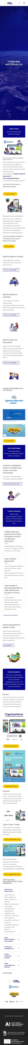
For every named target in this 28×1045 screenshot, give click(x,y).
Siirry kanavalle (9, 440)
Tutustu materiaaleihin (10, 270)
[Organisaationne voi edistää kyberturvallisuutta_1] (14, 741)
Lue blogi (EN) (7, 645)
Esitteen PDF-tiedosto (11, 746)
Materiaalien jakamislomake (12, 484)
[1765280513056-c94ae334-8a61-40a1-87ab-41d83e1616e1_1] (14, 821)
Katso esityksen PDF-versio (12, 839)
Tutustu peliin (9, 246)
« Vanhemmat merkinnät (10, 615)
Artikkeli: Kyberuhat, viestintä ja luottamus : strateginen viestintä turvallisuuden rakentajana (13, 536)
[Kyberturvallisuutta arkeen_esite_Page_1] (14, 781)
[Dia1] (14, 856)
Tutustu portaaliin (10, 193)
